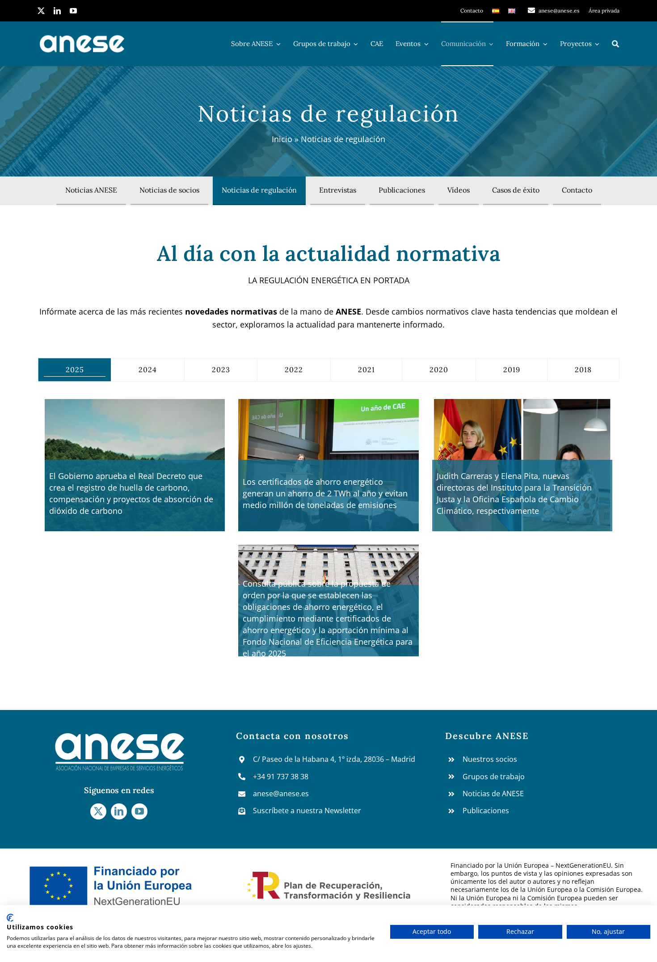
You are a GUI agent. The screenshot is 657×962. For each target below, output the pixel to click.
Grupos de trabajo (494, 776)
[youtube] (73, 10)
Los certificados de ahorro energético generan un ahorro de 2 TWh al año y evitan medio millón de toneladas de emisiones (325, 493)
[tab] (75, 370)
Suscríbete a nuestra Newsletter (307, 810)
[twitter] (41, 10)
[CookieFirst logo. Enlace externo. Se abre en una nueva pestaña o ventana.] (10, 918)
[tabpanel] (328, 534)
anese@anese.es (281, 793)
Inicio (282, 139)
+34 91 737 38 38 (280, 776)
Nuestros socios (490, 759)
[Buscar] (615, 43)
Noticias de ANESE (493, 793)
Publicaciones (486, 810)
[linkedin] (57, 10)
